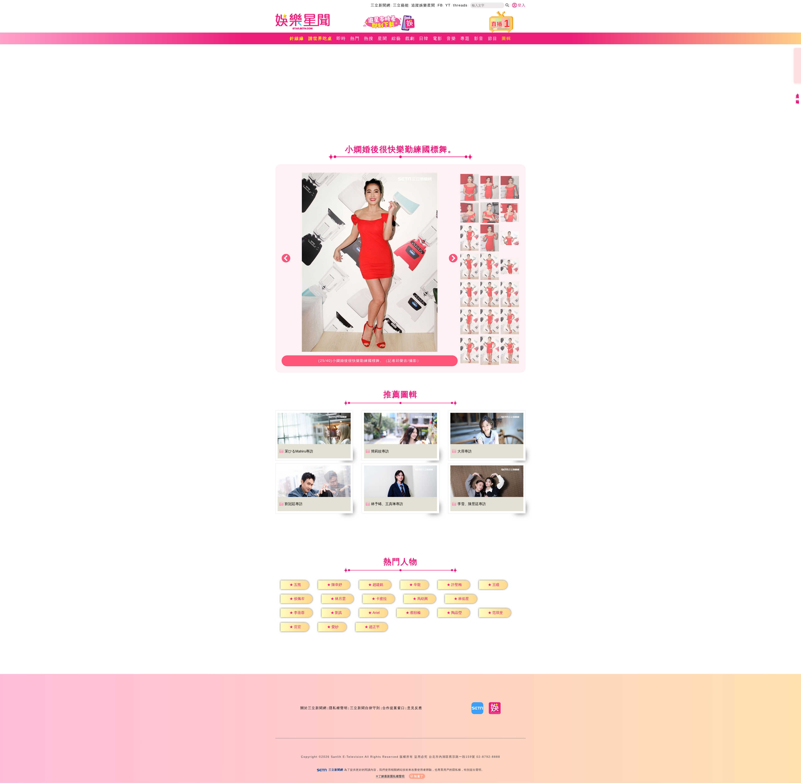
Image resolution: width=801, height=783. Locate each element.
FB (440, 5)
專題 (465, 38)
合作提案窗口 (393, 708)
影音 (479, 38)
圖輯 (506, 38)
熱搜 (369, 38)
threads (460, 5)
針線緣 (297, 38)
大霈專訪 (464, 451)
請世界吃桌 (320, 38)
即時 (341, 38)
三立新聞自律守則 (365, 708)
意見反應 (414, 708)
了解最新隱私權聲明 (391, 776)
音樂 (451, 38)
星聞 (382, 38)
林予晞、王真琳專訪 (387, 504)
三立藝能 (401, 5)
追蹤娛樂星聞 (423, 5)
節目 (492, 38)
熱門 (355, 38)
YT (448, 5)
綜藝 (396, 38)
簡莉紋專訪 (380, 451)
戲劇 (410, 38)
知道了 (418, 776)
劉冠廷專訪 (293, 504)
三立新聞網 (380, 5)
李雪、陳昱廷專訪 (471, 504)
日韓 (424, 38)
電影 (437, 38)
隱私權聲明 (338, 708)
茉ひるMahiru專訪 (299, 451)
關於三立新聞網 (313, 708)
